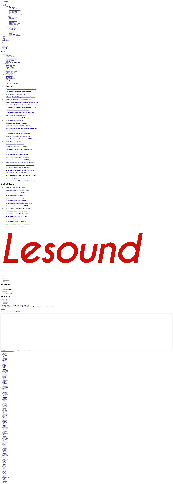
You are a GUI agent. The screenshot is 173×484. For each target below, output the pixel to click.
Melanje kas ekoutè (13, 21)
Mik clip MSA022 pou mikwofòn (15, 144)
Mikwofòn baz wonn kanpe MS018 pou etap (18, 118)
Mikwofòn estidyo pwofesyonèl (33, 306)
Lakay (4, 4)
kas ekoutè (8, 16)
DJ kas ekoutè (12, 22)
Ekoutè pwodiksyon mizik (14, 23)
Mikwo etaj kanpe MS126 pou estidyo (16, 123)
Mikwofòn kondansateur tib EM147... (16, 211)
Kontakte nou (6, 40)
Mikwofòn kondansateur (14, 11)
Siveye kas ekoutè (12, 19)
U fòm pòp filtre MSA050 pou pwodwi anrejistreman (20, 97)
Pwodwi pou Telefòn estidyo (15, 35)
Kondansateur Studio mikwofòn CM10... (17, 205)
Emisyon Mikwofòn (13, 8)
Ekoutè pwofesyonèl (13, 17)
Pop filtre (11, 30)
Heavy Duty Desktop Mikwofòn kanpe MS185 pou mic (21, 139)
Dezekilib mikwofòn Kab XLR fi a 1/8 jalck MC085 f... (21, 91)
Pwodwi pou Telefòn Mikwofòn (15, 14)
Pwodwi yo (5, 5)
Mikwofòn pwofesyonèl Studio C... (15, 195)
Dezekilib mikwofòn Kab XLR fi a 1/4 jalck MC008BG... (21, 107)
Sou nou (5, 39)
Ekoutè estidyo (12, 18)
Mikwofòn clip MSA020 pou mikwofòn (17, 154)
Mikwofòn (8, 6)
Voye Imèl (3, 309)
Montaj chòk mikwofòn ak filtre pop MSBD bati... (20, 165)
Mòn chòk (11, 33)
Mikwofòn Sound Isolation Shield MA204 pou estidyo (21, 170)
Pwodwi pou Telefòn (10, 27)
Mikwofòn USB (12, 13)
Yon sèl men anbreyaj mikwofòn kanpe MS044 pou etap (21, 128)
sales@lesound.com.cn (8, 289)
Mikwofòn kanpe (12, 28)
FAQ (4, 38)
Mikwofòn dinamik (13, 12)
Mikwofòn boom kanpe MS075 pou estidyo (18, 133)
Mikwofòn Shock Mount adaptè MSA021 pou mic (20, 159)
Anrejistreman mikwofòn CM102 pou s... (17, 190)
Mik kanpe (43, 306)
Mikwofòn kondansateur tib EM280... (16, 216)
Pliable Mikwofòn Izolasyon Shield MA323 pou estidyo (21, 175)
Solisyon (5, 36)
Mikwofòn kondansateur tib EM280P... (17, 200)
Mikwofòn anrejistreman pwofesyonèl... (17, 226)
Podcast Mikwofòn (22, 306)
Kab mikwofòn (12, 29)
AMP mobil (26, 305)
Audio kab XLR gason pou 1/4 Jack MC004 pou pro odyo (22, 102)
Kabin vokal (11, 32)
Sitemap (21, 305)
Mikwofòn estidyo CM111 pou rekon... (16, 221)
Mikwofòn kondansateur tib (14, 10)
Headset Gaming (12, 25)
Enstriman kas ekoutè (13, 24)
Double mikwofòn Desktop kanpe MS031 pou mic (20, 112)
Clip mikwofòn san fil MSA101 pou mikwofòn (19, 149)
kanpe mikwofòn (49, 306)
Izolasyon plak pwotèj (13, 34)
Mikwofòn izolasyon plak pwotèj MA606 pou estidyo (20, 180)
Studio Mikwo (12, 7)
